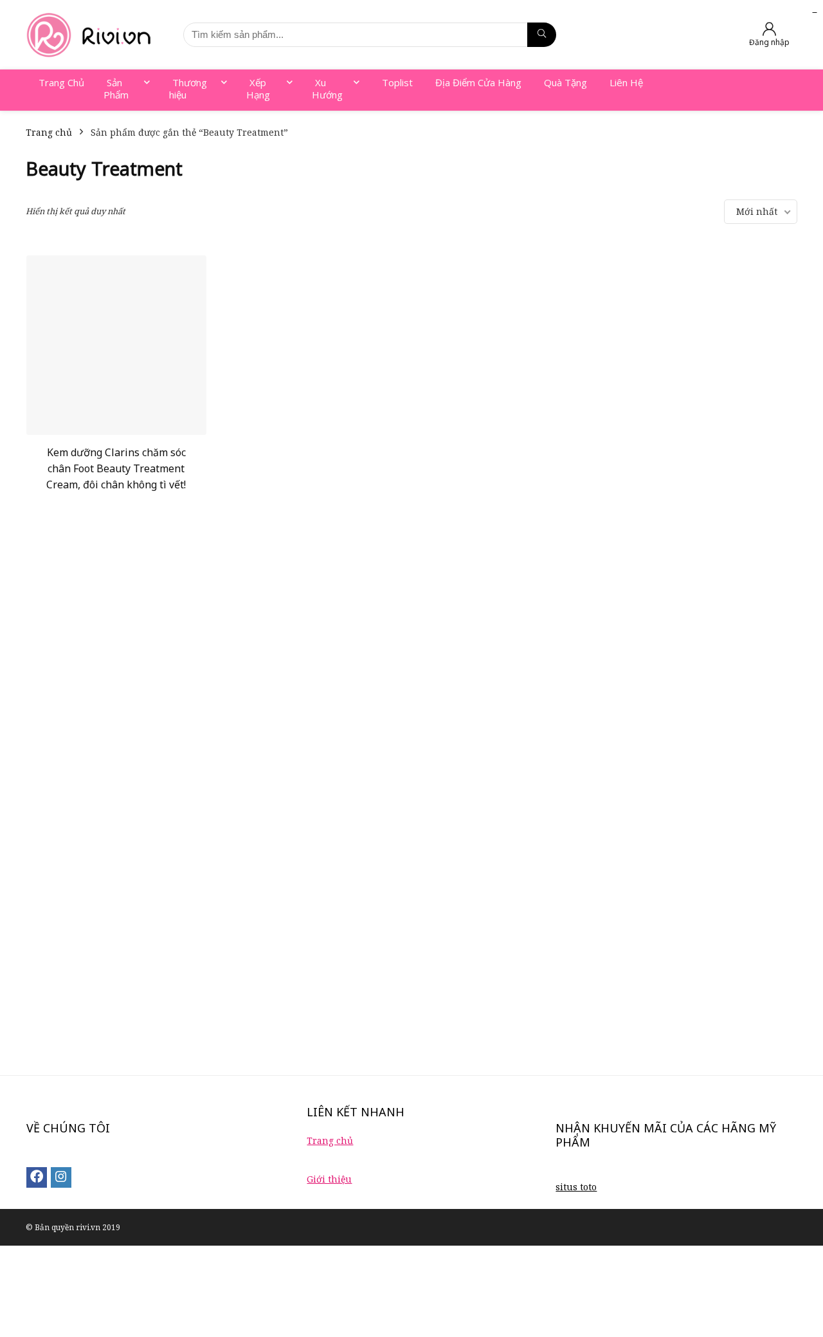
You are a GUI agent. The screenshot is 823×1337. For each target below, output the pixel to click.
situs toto (576, 1187)
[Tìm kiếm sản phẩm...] (541, 35)
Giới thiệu (329, 1179)
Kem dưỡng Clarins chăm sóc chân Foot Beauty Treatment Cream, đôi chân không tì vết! (116, 468)
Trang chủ (49, 132)
